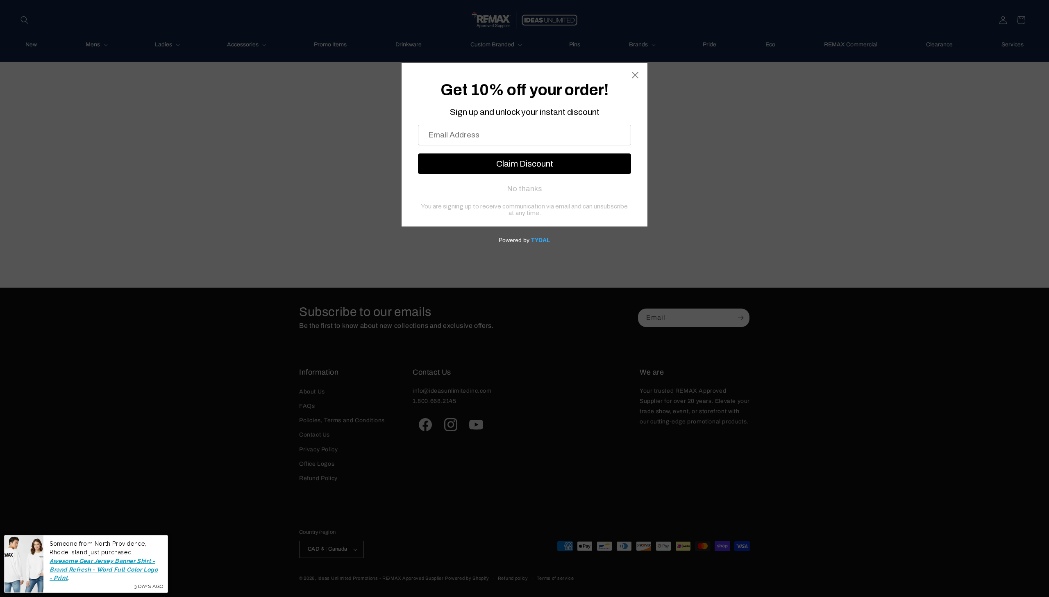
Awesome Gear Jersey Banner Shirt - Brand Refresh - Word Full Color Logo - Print (104, 569)
